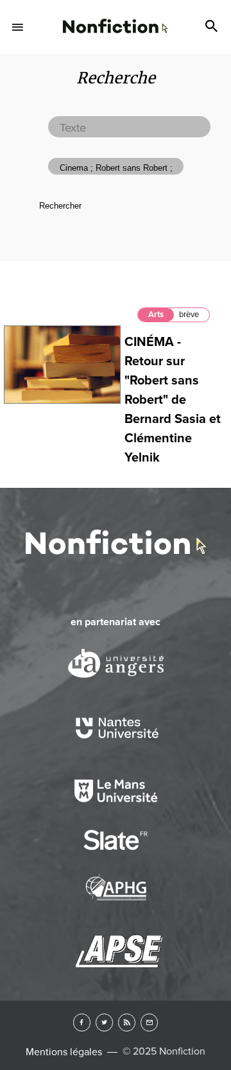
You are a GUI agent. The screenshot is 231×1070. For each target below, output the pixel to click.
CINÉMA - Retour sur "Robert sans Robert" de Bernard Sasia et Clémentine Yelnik (172, 399)
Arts (156, 314)
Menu (18, 27)
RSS (126, 1022)
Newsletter (149, 1022)
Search (213, 27)
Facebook (81, 1022)
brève (189, 314)
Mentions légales (64, 1052)
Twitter (104, 1022)
